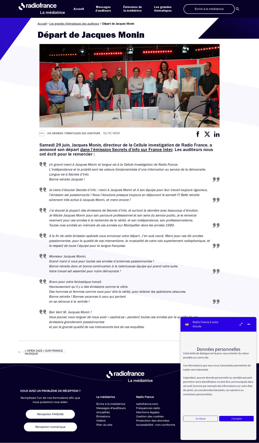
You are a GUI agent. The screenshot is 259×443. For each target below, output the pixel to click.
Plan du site (104, 424)
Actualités (103, 412)
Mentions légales (147, 412)
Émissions (103, 416)
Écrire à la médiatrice (110, 404)
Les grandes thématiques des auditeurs (74, 23)
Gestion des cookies (150, 416)
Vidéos (101, 420)
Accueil (79, 8)
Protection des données (152, 420)
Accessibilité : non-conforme (155, 424)
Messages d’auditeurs (111, 408)
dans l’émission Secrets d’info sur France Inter (126, 149)
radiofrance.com (147, 404)
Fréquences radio (148, 408)
